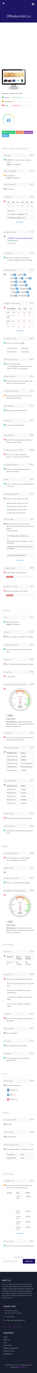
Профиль (10, 1211)
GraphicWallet (22, 1367)
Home (5, 1337)
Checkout (10, 1227)
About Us (6, 1340)
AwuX (5, 1343)
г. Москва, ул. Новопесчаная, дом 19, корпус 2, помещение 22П (11, 1202)
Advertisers (7, 1354)
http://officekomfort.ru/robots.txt (15, 427)
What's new (7, 1345)
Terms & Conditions (10, 1348)
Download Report (9, 132)
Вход (8, 1222)
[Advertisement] (18, 41)
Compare (29, 132)
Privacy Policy (8, 1351)
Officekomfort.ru (9, 91)
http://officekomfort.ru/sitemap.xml (16, 413)
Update (20, 132)
